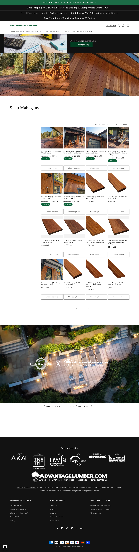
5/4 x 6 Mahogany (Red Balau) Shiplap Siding (51, 197)
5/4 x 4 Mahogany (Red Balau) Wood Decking (74, 283)
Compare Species (16, 505)
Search (52, 509)
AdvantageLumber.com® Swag (100, 505)
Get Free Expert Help (81, 45)
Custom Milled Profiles (18, 509)
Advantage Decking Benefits (19, 513)
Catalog (12, 521)
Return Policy (54, 521)
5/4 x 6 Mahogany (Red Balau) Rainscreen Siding (96, 152)
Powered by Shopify (77, 546)
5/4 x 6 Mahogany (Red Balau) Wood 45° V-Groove (74, 197)
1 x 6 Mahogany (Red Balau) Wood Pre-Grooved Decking (95, 241)
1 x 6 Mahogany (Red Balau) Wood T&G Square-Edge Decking (117, 242)
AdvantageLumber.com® (26, 487)
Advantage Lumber (66, 546)
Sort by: (97, 124)
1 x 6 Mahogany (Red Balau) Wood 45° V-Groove (50, 241)
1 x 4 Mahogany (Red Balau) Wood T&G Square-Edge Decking (95, 284)
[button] (16, 31)
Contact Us (54, 505)
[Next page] (94, 308)
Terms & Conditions (57, 517)
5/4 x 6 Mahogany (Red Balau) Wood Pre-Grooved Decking (74, 152)
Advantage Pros (95, 513)
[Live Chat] (5, 547)
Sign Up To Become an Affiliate (100, 509)
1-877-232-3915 (111, 26)
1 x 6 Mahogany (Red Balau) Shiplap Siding (73, 241)
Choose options (52, 168)
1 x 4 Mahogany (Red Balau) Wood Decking (117, 197)
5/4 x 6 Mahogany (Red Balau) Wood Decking (51, 152)
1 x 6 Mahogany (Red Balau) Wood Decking (95, 197)
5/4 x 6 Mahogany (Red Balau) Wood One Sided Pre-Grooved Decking (118, 153)
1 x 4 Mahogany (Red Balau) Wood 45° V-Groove (117, 283)
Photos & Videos (15, 517)
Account (53, 513)
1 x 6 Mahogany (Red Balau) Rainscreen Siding (50, 283)
